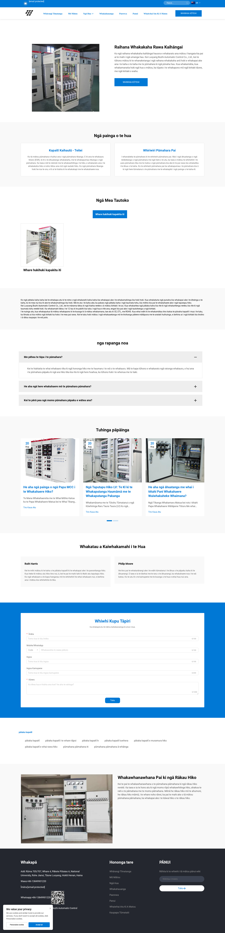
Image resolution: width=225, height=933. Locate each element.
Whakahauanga (106, 14)
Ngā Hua (87, 14)
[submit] (187, 3)
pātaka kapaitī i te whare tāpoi (60, 740)
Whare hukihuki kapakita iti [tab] (109, 214)
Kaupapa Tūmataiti (119, 912)
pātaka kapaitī (32, 740)
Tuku (112, 700)
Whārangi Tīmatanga (52, 14)
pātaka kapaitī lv (90, 740)
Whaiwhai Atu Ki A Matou (155, 14)
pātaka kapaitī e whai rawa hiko (41, 746)
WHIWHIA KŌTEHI (188, 13)
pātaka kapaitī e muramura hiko (150, 740)
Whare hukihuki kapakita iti (42, 270)
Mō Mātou (72, 14)
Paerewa (123, 14)
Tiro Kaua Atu (29, 507)
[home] (29, 13)
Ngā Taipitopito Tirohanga (42, 245)
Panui (135, 14)
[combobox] (33, 650)
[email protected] (36, 1)
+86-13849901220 (36, 881)
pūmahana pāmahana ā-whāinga (111, 746)
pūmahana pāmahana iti (75, 746)
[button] (109, 520)
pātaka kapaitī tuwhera (116, 740)
